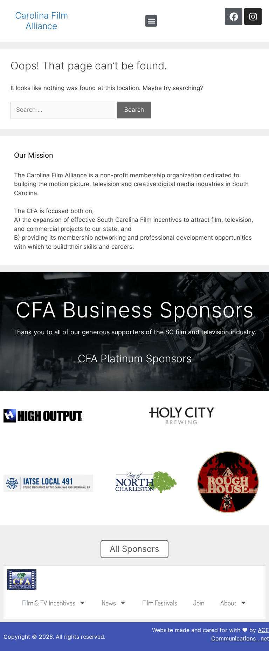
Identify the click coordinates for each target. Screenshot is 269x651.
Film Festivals (159, 602)
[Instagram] (253, 16)
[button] (151, 21)
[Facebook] (233, 16)
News (109, 602)
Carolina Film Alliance (41, 20)
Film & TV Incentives (48, 602)
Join (199, 602)
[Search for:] (64, 109)
